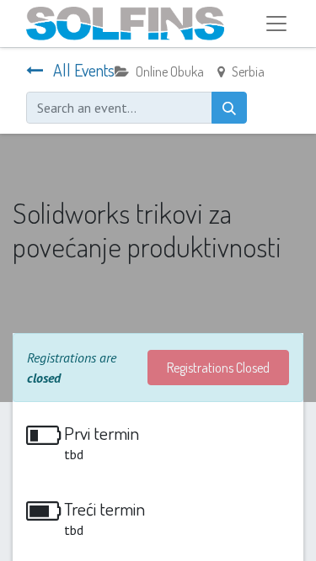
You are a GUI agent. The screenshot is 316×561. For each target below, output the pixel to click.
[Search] (229, 108)
